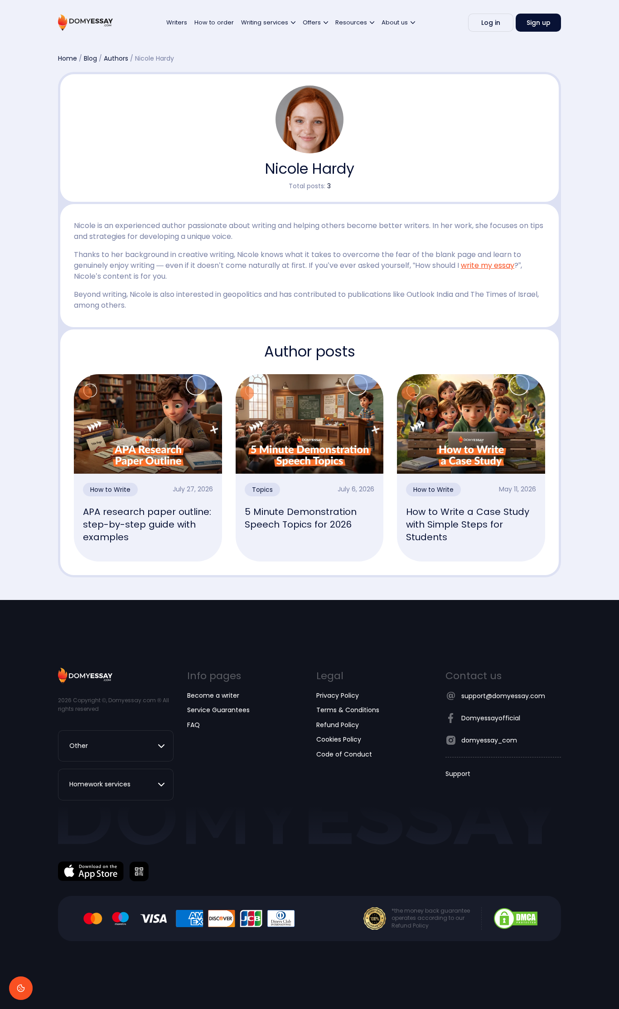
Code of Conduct (344, 754)
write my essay (487, 265)
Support (457, 773)
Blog (90, 58)
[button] (116, 746)
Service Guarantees (218, 709)
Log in (490, 22)
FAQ (193, 724)
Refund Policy (337, 724)
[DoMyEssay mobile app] (91, 871)
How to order (214, 22)
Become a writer (213, 695)
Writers (176, 22)
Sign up (539, 22)
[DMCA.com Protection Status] (515, 918)
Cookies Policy (338, 739)
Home (67, 58)
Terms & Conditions (347, 709)
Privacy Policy (337, 695)
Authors (116, 58)
